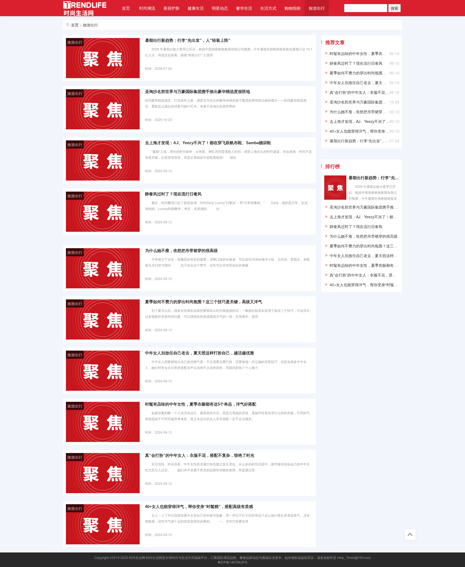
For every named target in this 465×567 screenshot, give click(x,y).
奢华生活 (244, 8)
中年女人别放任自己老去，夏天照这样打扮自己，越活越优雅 (199, 353)
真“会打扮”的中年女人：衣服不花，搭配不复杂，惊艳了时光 (199, 455)
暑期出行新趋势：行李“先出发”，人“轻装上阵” (187, 40)
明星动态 (220, 8)
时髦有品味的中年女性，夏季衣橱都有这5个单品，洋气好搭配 (200, 404)
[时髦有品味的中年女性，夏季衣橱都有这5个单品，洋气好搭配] (103, 421)
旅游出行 (317, 8)
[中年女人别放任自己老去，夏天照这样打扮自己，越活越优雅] (103, 370)
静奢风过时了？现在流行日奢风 (173, 194)
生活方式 (268, 8)
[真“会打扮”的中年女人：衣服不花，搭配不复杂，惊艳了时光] (103, 472)
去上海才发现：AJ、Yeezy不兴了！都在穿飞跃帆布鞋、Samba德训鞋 (208, 142)
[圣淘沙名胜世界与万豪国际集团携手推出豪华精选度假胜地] (103, 109)
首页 (126, 8)
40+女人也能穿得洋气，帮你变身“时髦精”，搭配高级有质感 (199, 506)
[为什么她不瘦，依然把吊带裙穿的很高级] (103, 268)
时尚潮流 (147, 8)
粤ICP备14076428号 (232, 562)
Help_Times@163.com (354, 557)
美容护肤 (171, 8)
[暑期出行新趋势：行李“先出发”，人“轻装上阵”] (103, 57)
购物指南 (292, 8)
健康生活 (196, 8)
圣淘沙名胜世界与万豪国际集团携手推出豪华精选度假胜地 (197, 91)
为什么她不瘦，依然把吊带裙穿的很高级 (181, 250)
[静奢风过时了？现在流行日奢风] (103, 211)
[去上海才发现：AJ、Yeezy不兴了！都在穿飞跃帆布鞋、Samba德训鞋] (103, 160)
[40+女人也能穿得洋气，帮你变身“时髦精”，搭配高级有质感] (103, 524)
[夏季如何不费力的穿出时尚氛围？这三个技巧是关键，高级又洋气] (103, 319)
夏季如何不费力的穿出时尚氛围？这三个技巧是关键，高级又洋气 (203, 301)
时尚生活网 (137, 557)
